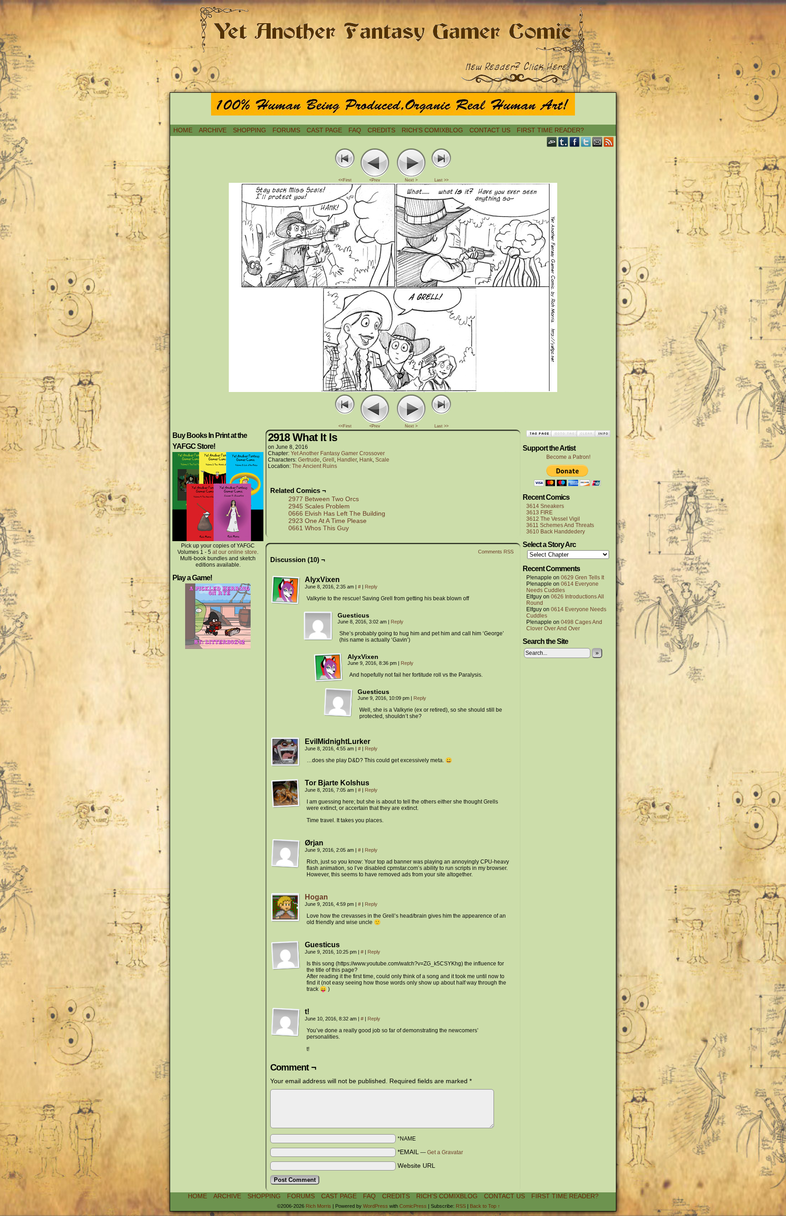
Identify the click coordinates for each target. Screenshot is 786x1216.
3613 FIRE (539, 512)
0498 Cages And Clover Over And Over (564, 625)
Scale (382, 460)
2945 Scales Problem (319, 506)
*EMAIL (430, 1152)
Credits (381, 130)
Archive (213, 130)
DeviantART (552, 141)
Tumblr (563, 141)
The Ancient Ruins (314, 466)
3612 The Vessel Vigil (553, 519)
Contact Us (489, 130)
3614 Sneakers (545, 506)
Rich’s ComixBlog (432, 130)
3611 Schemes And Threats (560, 525)
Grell (328, 460)
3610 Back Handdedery (555, 531)
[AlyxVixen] (285, 590)
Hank (366, 460)
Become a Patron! (568, 457)
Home (182, 130)
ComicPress (413, 1206)
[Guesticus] (318, 626)
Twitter (586, 141)
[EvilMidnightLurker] (285, 752)
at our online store (234, 552)
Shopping (249, 130)
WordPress (375, 1206)
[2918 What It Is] (393, 389)
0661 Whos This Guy (318, 528)
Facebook (574, 141)
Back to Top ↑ (485, 1206)
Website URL (416, 1165)
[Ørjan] (285, 853)
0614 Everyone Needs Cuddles (562, 587)
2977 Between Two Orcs (323, 498)
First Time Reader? (550, 130)
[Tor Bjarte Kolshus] (285, 793)
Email (597, 141)
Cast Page (324, 130)
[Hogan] (285, 920)
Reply (371, 586)
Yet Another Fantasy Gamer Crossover (338, 453)
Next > (411, 180)
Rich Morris (318, 1206)
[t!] (285, 1022)
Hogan (316, 897)
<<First (345, 180)
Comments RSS (496, 551)
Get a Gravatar (445, 1152)
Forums (286, 130)
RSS (609, 141)
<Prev (374, 180)
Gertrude (309, 460)
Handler (347, 460)
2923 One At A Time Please (327, 520)
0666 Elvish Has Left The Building (336, 513)
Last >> (441, 180)
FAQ (354, 130)
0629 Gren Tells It (582, 577)
